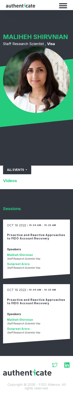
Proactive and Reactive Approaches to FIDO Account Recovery (36, 236)
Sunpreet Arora (18, 264)
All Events (16, 169)
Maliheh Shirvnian (20, 255)
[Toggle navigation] (63, 6)
